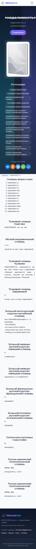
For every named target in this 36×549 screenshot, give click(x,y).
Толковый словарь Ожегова (18, 93)
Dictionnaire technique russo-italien (17, 142)
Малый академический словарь (15, 98)
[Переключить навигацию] (32, 3)
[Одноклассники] (12, 166)
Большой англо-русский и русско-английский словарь (17, 111)
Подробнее (18, 32)
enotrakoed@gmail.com (24, 530)
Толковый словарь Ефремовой (18, 107)
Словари (24, 533)
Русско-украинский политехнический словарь (16, 148)
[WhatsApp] (23, 166)
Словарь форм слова (18, 90)
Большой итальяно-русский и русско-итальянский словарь (17, 136)
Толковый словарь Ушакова (18, 103)
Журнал (11, 533)
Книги (17, 533)
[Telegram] (18, 166)
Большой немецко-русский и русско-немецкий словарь (17, 117)
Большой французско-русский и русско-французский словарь (18, 129)
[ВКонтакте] (7, 166)
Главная (4, 533)
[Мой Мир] (28, 166)
